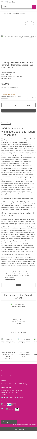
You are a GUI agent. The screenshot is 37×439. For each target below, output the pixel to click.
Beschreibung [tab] (6, 123)
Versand (15, 87)
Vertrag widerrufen (9, 422)
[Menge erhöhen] (33, 105)
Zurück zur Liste (7, 13)
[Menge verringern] (3, 105)
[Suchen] (34, 7)
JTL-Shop (21, 429)
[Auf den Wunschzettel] (32, 23)
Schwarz (19, 284)
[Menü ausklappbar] (2, 1)
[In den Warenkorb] (2, 19)
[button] (28, 2)
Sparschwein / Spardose (15, 76)
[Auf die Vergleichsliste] (27, 23)
